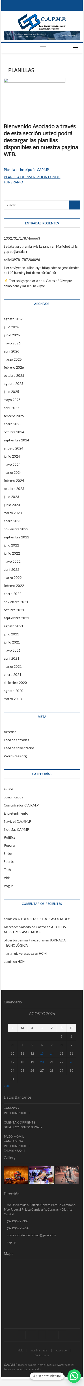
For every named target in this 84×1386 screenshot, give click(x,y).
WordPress (63, 1364)
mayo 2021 (12, 650)
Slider (8, 853)
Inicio (20, 1350)
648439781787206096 (22, 260)
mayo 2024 (12, 464)
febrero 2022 (14, 586)
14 (52, 1053)
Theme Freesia (45, 1364)
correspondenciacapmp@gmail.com (31, 1235)
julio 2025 (11, 392)
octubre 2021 (14, 610)
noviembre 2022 (16, 529)
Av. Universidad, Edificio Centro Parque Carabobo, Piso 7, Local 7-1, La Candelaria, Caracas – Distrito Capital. (40, 1209)
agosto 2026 (13, 319)
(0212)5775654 (17, 1228)
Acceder (10, 732)
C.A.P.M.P (10, 1364)
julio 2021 (11, 634)
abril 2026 (11, 351)
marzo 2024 (13, 472)
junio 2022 (12, 553)
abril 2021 (11, 658)
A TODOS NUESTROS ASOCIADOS (44, 919)
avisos (8, 789)
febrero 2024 (14, 480)
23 (71, 1062)
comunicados (13, 797)
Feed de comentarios (19, 748)
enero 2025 (12, 424)
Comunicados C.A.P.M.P (21, 805)
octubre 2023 (14, 489)
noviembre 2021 (16, 602)
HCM (43, 953)
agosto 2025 (13, 383)
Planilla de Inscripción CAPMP (26, 169)
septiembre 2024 (16, 440)
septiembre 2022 (16, 537)
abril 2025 (11, 408)
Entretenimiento (16, 813)
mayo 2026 (12, 343)
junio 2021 (12, 642)
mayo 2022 (12, 561)
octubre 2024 (14, 432)
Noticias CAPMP (16, 829)
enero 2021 (12, 674)
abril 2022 (11, 569)
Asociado (61, 1350)
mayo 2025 (12, 400)
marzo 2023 (13, 513)
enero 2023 (12, 521)
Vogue (8, 886)
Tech (7, 870)
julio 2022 (11, 545)
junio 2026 (12, 335)
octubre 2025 (14, 375)
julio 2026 (11, 327)
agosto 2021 (13, 626)
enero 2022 (12, 594)
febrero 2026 (14, 367)
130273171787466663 (22, 238)
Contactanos (41, 1355)
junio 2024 (12, 456)
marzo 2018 (13, 699)
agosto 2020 (13, 691)
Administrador (39, 1350)
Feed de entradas (16, 740)
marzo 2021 (13, 666)
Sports (9, 861)
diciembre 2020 (15, 683)
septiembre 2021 (16, 618)
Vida (7, 878)
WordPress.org (15, 756)
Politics (9, 837)
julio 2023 (11, 497)
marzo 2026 (13, 359)
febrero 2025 (14, 416)
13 (42, 1053)
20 (42, 1062)
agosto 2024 (13, 448)
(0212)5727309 (17, 1221)
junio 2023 (12, 505)
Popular (10, 845)
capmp (11, 1242)
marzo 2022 (13, 577)
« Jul (7, 1086)
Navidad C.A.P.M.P (17, 821)
